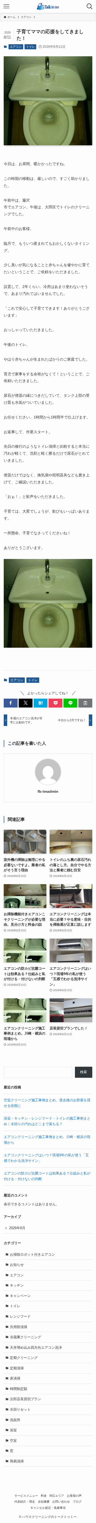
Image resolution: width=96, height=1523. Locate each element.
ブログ (77, 1501)
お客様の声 (74, 1495)
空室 (13, 1441)
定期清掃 (17, 1368)
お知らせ (17, 1265)
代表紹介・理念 (24, 1501)
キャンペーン (20, 1296)
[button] (11, 703)
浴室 (13, 1430)
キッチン (17, 1285)
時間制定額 (18, 1389)
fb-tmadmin (48, 791)
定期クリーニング (24, 1358)
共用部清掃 (18, 1327)
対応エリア (56, 1495)
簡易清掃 (17, 1461)
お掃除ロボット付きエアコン (32, 1255)
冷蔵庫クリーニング (25, 1337)
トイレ (30, 46)
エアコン (16, 46)
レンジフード (20, 1316)
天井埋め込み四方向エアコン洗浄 (36, 1348)
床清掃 (15, 1378)
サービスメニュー (26, 1495)
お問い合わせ (61, 1501)
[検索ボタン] (89, 6)
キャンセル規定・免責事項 (48, 1507)
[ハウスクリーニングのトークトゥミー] (47, 6)
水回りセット (20, 1409)
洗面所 (15, 1420)
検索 (83, 1072)
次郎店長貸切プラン (25, 1399)
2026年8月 (17, 1228)
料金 (44, 1495)
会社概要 (44, 1501)
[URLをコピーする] (85, 703)
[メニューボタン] (6, 6)
